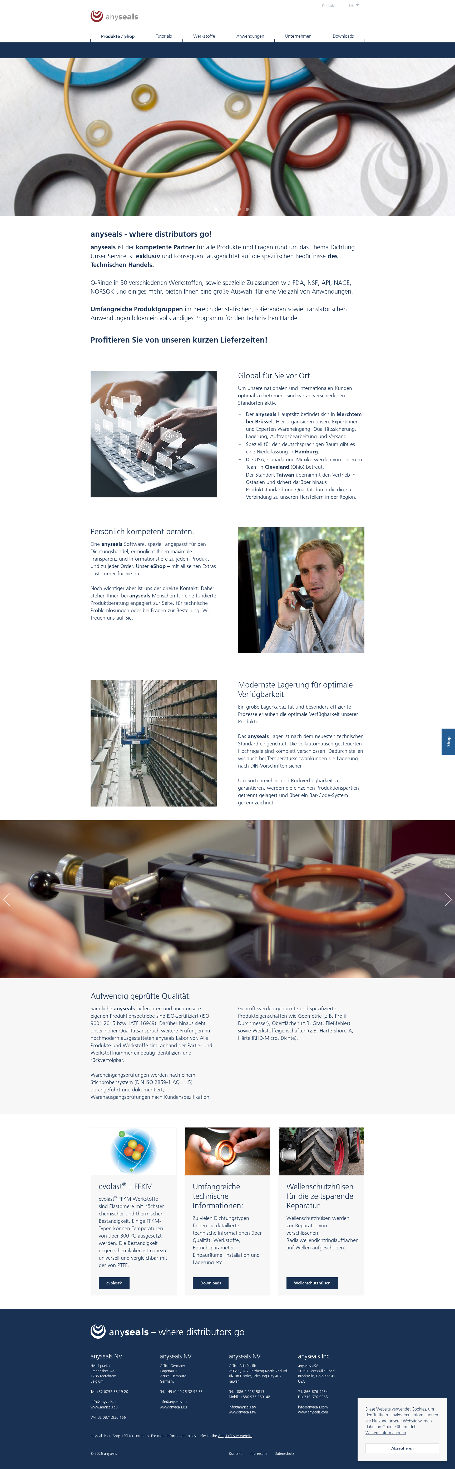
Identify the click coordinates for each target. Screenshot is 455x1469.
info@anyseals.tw (242, 1407)
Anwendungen (250, 36)
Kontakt (328, 5)
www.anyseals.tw (242, 1412)
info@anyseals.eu (104, 1401)
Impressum (258, 1454)
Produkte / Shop (118, 36)
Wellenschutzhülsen (312, 1282)
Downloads (343, 36)
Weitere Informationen (385, 1432)
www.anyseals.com (313, 1412)
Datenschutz (284, 1454)
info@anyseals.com (313, 1407)
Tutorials (164, 36)
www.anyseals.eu (104, 1407)
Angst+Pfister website (235, 1435)
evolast (114, 1282)
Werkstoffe (204, 36)
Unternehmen (298, 36)
